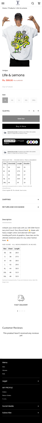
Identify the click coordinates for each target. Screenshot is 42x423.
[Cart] (39, 3)
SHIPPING (6, 199)
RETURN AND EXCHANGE (13, 207)
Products (11, 8)
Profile (4, 399)
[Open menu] (3, 3)
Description (7, 219)
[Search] (32, 3)
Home (4, 8)
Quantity (6, 111)
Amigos (5, 70)
